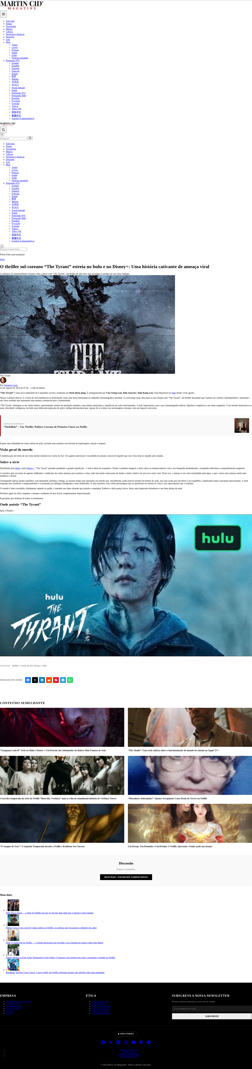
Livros (15, 47)
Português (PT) (13, 60)
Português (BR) (19, 95)
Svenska (15, 103)
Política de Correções (100, 1008)
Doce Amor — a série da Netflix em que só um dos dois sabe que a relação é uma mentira (52, 913)
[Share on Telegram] (63, 680)
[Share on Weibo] (56, 680)
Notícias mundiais (20, 58)
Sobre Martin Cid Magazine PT (19, 1001)
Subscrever (211, 1016)
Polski (14, 90)
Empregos (10, 1011)
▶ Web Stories (126, 1034)
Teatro (15, 45)
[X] (111, 1043)
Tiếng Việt (16, 109)
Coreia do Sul (26, 665)
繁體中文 (16, 115)
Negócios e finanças (15, 34)
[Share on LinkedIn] (42, 680)
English (15, 63)
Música (9, 29)
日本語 (15, 82)
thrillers (15, 665)
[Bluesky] (133, 1043)
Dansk (15, 73)
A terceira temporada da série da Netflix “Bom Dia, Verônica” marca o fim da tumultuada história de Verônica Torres (58, 798)
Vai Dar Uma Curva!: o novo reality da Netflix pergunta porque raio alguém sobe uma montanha (60, 972)
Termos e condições (128, 1050)
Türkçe (15, 106)
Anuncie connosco (13, 1008)
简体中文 (16, 112)
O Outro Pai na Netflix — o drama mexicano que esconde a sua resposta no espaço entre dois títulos (57, 942)
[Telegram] (148, 1043)
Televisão (10, 21)
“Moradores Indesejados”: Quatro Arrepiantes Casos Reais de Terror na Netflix (167, 798)
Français (15, 71)
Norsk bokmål (18, 88)
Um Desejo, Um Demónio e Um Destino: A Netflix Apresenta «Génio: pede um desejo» (170, 846)
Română (15, 98)
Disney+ (30, 468)
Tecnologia (11, 26)
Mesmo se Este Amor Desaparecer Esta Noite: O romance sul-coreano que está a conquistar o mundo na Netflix (64, 957)
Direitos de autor (129, 1057)
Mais (8, 42)
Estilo (14, 55)
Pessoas (15, 50)
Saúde (14, 52)
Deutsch (15, 68)
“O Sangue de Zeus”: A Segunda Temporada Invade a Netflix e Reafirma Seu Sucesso (42, 846)
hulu (174, 393)
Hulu (17, 468)
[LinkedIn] (118, 1043)
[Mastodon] (141, 1043)
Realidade (10, 972)
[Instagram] (126, 1043)
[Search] (3, 129)
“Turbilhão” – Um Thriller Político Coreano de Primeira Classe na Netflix (45, 426)
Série (2, 259)
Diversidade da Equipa (101, 1013)
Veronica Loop (11, 385)
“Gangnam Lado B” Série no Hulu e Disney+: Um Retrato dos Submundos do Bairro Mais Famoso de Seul (53, 750)
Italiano (15, 79)
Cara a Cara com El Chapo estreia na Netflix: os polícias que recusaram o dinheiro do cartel (55, 928)
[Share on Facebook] (28, 680)
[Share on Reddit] (49, 680)
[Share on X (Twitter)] (35, 680)
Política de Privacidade (129, 1055)
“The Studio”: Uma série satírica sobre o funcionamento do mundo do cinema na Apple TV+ (173, 750)
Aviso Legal (129, 1051)
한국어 (15, 85)
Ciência (9, 31)
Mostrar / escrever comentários (126, 877)
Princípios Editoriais (100, 1001)
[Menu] (3, 14)
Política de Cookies (129, 1053)
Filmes (9, 24)
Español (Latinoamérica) (23, 118)
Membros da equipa (14, 1006)
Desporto (10, 37)
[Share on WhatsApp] (70, 680)
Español (15, 66)
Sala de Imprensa (13, 1004)
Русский (16, 101)
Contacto (9, 1013)
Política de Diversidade (101, 1006)
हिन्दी (14, 76)
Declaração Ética (99, 1004)
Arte (8, 39)
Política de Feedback (100, 1011)
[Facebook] (103, 1043)
